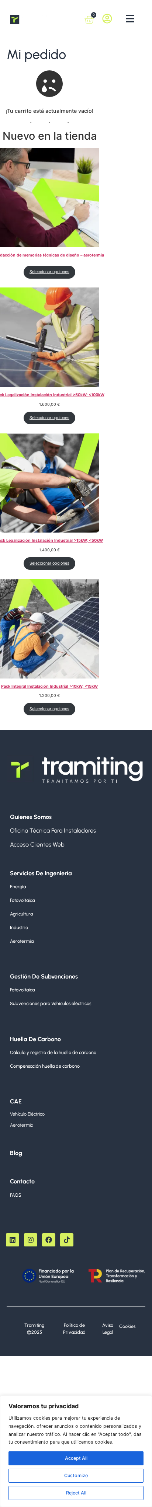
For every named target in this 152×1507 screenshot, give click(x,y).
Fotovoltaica (22, 900)
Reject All (76, 1493)
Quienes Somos (31, 816)
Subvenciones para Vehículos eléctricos (50, 1003)
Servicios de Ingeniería (41, 873)
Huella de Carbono (35, 1039)
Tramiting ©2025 (34, 1328)
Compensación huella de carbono (45, 1066)
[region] (76, 1451)
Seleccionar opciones (49, 271)
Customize (76, 1475)
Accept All (76, 1458)
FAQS (15, 1195)
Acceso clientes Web (37, 844)
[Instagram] (30, 1239)
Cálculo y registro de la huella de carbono (53, 1052)
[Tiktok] (66, 1239)
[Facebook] (48, 1239)
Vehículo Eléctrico (27, 1114)
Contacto (22, 1181)
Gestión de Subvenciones (44, 976)
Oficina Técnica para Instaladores (53, 830)
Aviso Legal (107, 1328)
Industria (19, 927)
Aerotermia (22, 941)
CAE (16, 1101)
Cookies (127, 1326)
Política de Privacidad (74, 1328)
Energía (18, 886)
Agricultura (21, 914)
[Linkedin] (12, 1239)
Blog (16, 1153)
